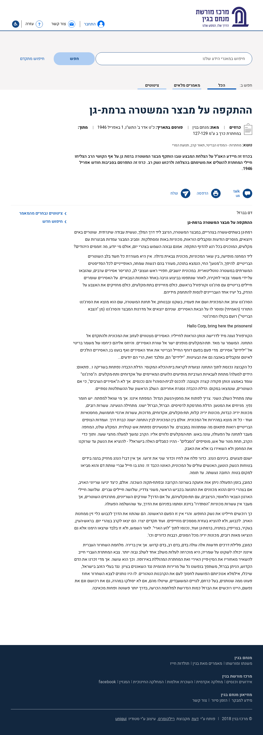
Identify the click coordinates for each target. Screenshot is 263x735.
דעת (195, 719)
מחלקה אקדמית (209, 682)
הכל (221, 85)
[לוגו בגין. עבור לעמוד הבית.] (231, 17)
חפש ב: (246, 85)
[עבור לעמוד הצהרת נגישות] (15, 24)
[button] (101, 24)
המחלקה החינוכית (148, 682)
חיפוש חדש (52, 221)
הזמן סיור (218, 700)
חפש (74, 59)
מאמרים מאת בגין (207, 663)
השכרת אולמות (180, 682)
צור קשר (199, 700)
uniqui (121, 719)
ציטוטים (152, 85)
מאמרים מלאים (187, 85)
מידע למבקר (241, 700)
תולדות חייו (179, 663)
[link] (64, 24)
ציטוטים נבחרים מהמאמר (41, 213)
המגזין (124, 682)
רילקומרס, (166, 719)
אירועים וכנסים (239, 682)
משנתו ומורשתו (239, 663)
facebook (107, 682)
